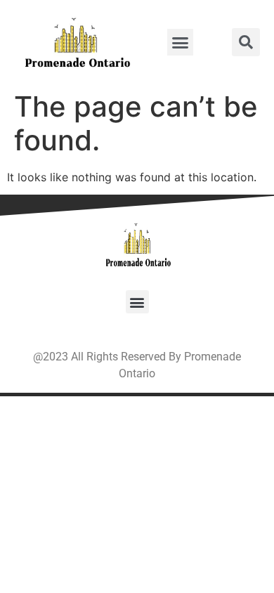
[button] (180, 42)
